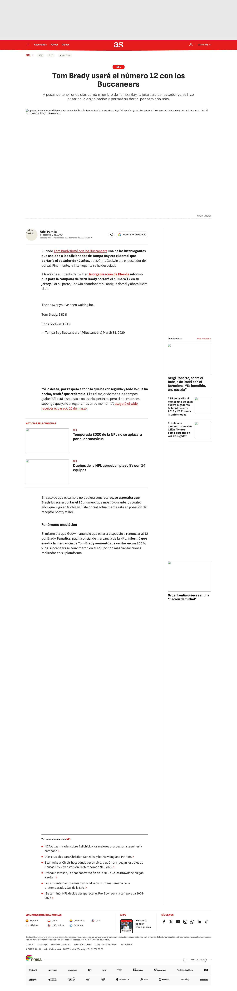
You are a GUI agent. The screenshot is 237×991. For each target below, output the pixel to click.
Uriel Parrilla (48, 232)
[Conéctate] (191, 45)
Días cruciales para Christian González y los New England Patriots (88, 857)
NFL (28, 55)
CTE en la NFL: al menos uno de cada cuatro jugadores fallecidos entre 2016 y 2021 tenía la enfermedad (180, 406)
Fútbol (54, 45)
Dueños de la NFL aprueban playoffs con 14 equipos (109, 467)
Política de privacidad (60, 944)
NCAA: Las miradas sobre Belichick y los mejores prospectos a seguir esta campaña (93, 848)
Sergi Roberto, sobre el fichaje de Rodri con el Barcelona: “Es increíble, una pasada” (187, 384)
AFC (41, 55)
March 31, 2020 (114, 332)
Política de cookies (82, 944)
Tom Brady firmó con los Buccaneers (80, 251)
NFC (51, 55)
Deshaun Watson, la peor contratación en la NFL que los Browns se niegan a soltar (94, 875)
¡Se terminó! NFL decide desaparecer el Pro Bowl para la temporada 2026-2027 (94, 895)
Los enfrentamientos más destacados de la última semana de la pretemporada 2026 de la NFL (87, 885)
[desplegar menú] (28, 45)
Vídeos (65, 45)
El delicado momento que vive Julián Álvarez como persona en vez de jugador (180, 429)
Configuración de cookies (106, 944)
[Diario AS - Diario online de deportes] (118, 44)
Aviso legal (42, 944)
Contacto (30, 944)
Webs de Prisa (197, 960)
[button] (111, 235)
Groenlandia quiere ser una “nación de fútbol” (188, 597)
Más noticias (203, 338)
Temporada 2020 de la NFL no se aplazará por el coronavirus (107, 436)
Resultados (40, 45)
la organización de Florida (109, 274)
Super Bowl (64, 55)
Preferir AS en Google (134, 234)
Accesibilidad (127, 944)
